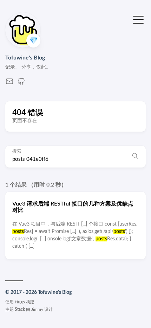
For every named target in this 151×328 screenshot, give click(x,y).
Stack (20, 309)
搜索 (16, 151)
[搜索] (135, 157)
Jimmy (37, 309)
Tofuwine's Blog (25, 58)
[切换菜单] (138, 19)
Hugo (20, 302)
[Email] (9, 84)
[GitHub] (21, 84)
